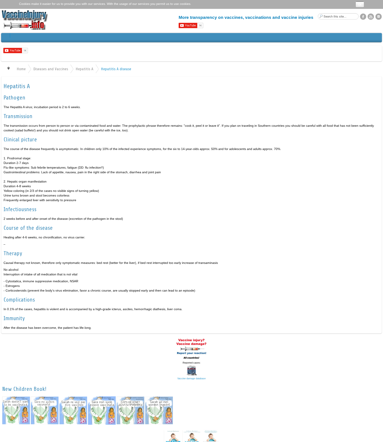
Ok (360, 4)
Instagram (378, 16)
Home (21, 69)
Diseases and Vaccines (50, 69)
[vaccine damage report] (191, 348)
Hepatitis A (84, 69)
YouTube (370, 16)
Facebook (363, 16)
